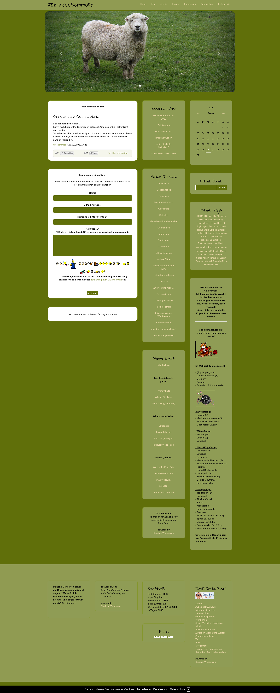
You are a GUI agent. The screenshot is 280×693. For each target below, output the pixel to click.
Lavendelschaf (163, 432)
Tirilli (197, 639)
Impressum (190, 4)
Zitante (199, 603)
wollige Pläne (163, 259)
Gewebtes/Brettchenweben (164, 221)
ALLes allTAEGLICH (205, 607)
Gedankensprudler (205, 616)
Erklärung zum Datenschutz (106, 279)
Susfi (197, 642)
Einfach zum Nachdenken (208, 649)
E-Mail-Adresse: (92, 205)
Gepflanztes (164, 227)
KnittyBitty (164, 486)
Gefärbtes (164, 196)
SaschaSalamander (205, 629)
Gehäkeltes (163, 240)
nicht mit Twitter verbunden (86, 153)
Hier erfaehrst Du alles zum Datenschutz (160, 689)
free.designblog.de (163, 438)
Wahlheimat (164, 365)
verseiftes (164, 234)
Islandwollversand (164, 473)
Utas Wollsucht (163, 479)
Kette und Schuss (164, 131)
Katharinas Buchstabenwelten (210, 652)
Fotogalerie (224, 4)
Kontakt (175, 4)
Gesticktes (163, 208)
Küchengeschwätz (163, 300)
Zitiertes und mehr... (163, 287)
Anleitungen (164, 125)
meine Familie (164, 306)
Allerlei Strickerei (163, 397)
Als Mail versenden (118, 153)
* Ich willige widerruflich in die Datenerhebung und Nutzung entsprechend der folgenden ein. (93, 278)
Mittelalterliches (164, 253)
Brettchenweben (163, 137)
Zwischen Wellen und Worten (210, 632)
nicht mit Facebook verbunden (57, 153)
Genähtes (164, 246)
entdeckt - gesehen (164, 335)
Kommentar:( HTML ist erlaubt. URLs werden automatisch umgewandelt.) (92, 230)
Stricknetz (164, 426)
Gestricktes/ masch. (164, 202)
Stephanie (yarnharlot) (163, 403)
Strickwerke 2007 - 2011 (163, 153)
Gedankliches (164, 294)
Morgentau (201, 645)
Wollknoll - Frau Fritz (163, 467)
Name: (92, 193)
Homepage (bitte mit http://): (92, 216)
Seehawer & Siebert (163, 492)
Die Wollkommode (70, 4)
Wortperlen (201, 619)
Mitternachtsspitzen (205, 610)
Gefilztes (163, 215)
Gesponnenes (164, 189)
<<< (198, 113)
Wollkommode (60, 144)
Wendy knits (164, 391)
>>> (224, 113)
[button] (59, 51)
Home (143, 4)
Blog (153, 4)
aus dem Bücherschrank (163, 329)
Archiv (163, 4)
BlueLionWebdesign (163, 444)
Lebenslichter (202, 613)
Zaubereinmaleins (204, 636)
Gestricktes (163, 183)
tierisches (164, 281)
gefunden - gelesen (164, 275)
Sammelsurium (163, 322)
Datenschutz (207, 4)
